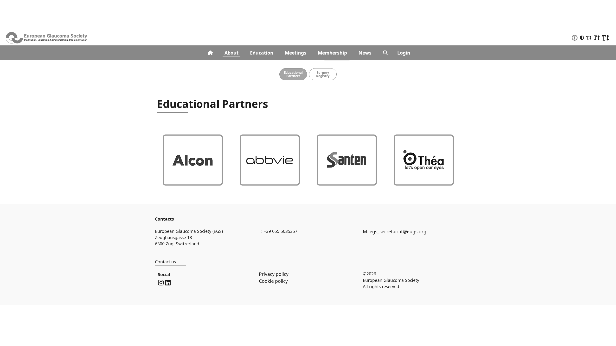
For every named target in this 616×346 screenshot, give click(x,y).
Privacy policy (274, 274)
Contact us (165, 262)
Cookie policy (273, 281)
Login (403, 52)
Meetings (295, 52)
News (365, 52)
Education (261, 52)
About (231, 52)
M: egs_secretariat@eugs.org (394, 231)
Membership (332, 52)
